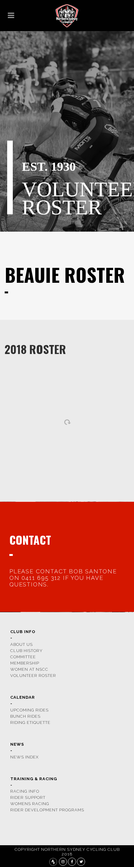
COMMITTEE (23, 657)
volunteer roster (33, 675)
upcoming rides (29, 710)
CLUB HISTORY (26, 650)
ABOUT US (21, 644)
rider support (27, 797)
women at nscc (29, 669)
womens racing (29, 803)
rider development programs (47, 810)
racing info (24, 791)
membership (24, 663)
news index (24, 757)
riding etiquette (30, 722)
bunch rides (25, 716)
